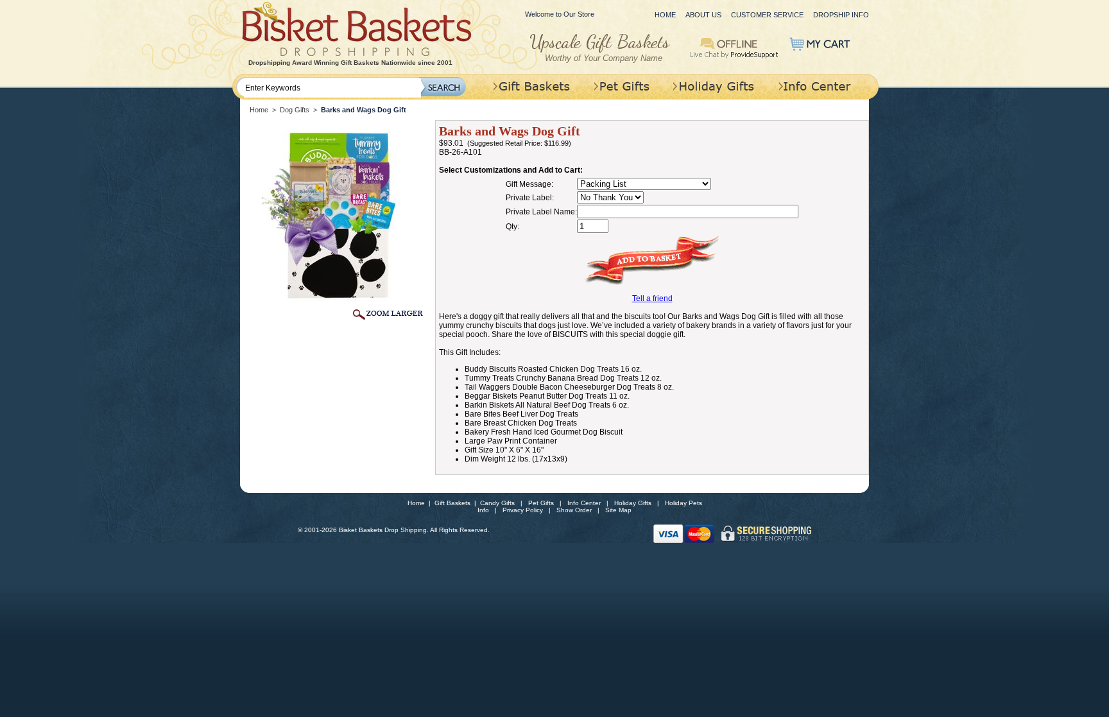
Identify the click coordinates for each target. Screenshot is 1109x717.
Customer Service (767, 15)
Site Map (618, 510)
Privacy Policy (523, 510)
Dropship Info (841, 15)
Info (483, 510)
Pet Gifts (541, 502)
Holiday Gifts (632, 502)
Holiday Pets (683, 502)
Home (665, 15)
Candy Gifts (497, 502)
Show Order (574, 510)
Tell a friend (652, 298)
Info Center (584, 502)
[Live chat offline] (734, 46)
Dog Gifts (294, 110)
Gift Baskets (452, 502)
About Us (703, 15)
